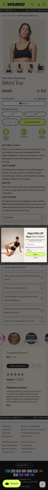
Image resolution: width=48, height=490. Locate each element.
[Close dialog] (45, 229)
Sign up (35, 254)
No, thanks (35, 257)
